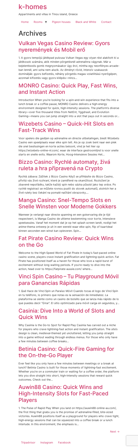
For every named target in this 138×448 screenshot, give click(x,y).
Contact (106, 22)
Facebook (64, 442)
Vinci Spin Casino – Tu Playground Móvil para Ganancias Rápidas (69, 279)
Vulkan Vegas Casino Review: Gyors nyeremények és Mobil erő (64, 46)
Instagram (46, 442)
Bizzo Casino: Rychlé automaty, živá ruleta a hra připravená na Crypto (64, 165)
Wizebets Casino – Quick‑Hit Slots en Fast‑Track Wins (66, 126)
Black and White (86, 22)
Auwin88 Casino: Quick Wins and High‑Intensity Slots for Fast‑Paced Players (63, 393)
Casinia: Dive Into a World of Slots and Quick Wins (67, 313)
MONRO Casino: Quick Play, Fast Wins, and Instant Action (68, 88)
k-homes (33, 7)
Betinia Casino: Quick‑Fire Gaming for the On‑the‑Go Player (66, 352)
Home (25, 22)
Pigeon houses (61, 22)
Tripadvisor (28, 442)
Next (114, 431)
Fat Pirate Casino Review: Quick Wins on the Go (66, 241)
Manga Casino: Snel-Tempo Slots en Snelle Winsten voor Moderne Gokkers (67, 203)
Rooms (38, 22)
